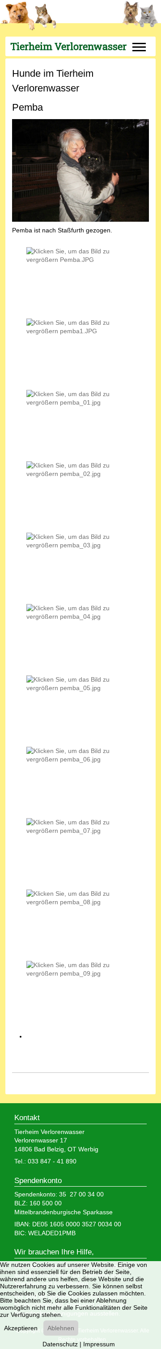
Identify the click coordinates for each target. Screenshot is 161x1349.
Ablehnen (60, 1328)
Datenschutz (60, 1344)
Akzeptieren (21, 1328)
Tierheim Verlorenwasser (68, 46)
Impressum (99, 1344)
